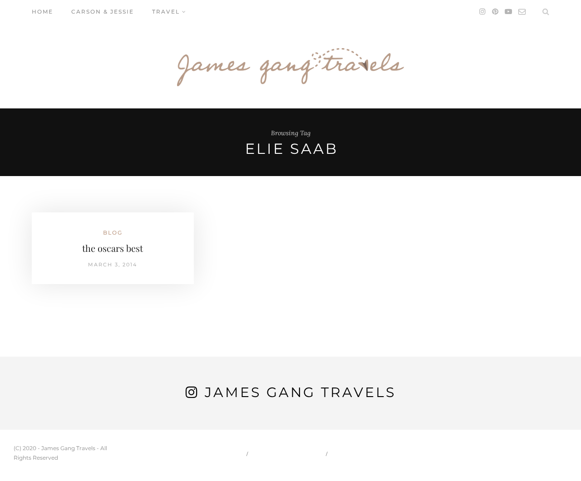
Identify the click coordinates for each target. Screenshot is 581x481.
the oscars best (112, 248)
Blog (113, 232)
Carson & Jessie (102, 11)
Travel (166, 11)
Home (42, 11)
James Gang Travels (300, 392)
